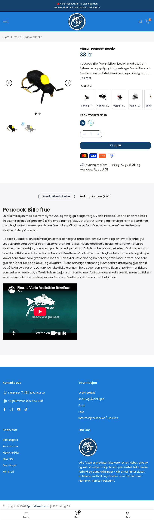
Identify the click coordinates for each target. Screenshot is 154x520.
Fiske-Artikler (11, 453)
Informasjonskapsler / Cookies (98, 418)
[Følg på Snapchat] (11, 409)
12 (91, 123)
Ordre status (87, 392)
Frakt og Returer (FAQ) (95, 196)
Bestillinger (10, 465)
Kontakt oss (10, 446)
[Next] (68, 83)
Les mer (86, 78)
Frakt (82, 405)
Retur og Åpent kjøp (91, 399)
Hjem (6, 37)
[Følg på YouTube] (18, 409)
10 (82, 123)
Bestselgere (10, 440)
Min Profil (8, 472)
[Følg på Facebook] (4, 409)
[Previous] (9, 83)
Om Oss (8, 459)
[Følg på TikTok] (26, 409)
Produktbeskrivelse (56, 196)
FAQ (81, 412)
